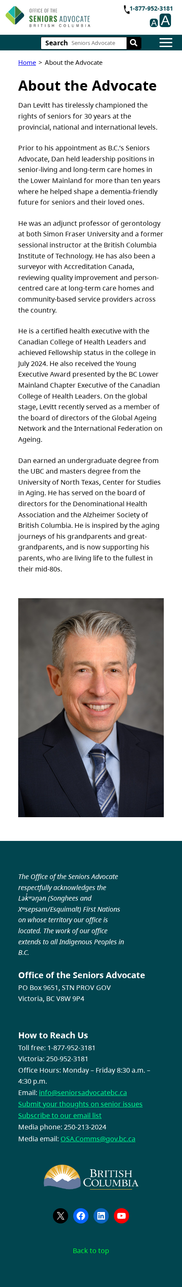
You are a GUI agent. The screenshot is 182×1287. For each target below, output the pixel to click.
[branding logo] (48, 16)
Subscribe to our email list (60, 1115)
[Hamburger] (165, 42)
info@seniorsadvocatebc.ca (83, 1092)
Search (56, 42)
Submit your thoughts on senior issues (80, 1104)
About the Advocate (73, 62)
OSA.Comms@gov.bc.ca (98, 1138)
